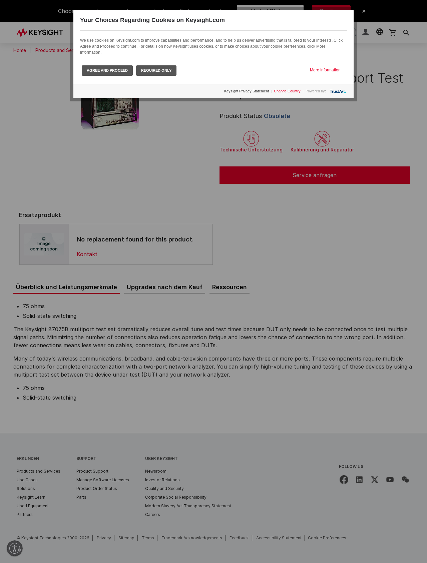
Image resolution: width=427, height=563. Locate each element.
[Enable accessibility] (15, 548)
